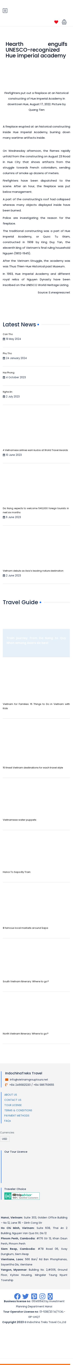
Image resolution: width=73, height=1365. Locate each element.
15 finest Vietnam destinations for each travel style (33, 767)
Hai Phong (8, 372)
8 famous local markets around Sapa (25, 928)
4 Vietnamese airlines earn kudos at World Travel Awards (35, 450)
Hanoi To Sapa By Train (17, 872)
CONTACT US (12, 1100)
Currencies (7, 1132)
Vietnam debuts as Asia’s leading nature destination (33, 570)
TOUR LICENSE (13, 1105)
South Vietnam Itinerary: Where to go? (26, 981)
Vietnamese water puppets (19, 820)
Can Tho (8, 334)
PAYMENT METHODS (16, 1115)
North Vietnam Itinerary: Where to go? (25, 1033)
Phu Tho (7, 353)
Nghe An (7, 391)
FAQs (7, 1121)
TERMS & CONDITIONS (18, 1110)
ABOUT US (10, 1095)
